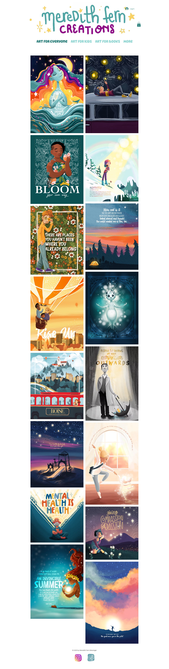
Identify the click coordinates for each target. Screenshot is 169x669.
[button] (139, 24)
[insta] (78, 657)
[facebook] (90, 657)
